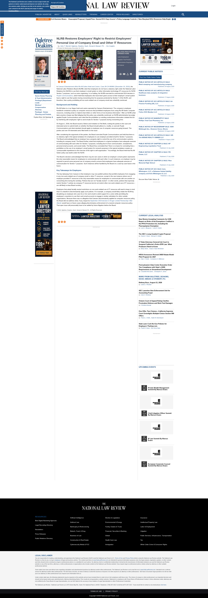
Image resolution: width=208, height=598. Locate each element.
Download (128, 74)
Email (39, 79)
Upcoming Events (147, 367)
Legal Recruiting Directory (44, 525)
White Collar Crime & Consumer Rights (153, 544)
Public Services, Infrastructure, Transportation (156, 535)
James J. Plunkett (146, 284)
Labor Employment (123, 57)
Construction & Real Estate (79, 540)
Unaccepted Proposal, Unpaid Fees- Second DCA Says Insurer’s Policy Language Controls (86, 19)
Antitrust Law (74, 522)
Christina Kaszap (146, 305)
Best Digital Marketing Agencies (46, 520)
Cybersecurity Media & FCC (79, 544)
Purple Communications (65, 96)
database (57, 560)
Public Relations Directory (44, 538)
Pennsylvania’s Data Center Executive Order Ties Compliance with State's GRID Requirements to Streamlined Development (155, 267)
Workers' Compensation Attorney (40, 107)
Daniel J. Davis (145, 236)
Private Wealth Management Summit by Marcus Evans (158, 388)
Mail (124, 74)
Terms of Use (119, 558)
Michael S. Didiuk (156, 236)
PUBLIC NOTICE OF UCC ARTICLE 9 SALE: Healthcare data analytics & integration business (154, 93)
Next (175, 19)
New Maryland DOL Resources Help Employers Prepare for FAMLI (148, 19)
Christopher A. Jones (160, 271)
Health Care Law (111, 540)
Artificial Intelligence (77, 518)
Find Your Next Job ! (42, 92)
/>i (131, 74)
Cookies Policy (14, 11)
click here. (164, 585)
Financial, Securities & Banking (115, 531)
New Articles (2, 30)
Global (107, 535)
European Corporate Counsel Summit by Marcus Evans (159, 465)
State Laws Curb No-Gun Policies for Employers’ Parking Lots (153, 325)
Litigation (143, 531)
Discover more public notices (148, 179)
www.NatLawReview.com (100, 560)
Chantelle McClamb (147, 271)
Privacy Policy (130, 558)
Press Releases (40, 534)
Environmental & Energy (113, 522)
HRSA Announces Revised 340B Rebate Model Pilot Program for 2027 (156, 256)
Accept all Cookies (57, 2)
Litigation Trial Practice (124, 59)
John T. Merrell (42, 76)
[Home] (104, 6)
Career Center (106, 14)
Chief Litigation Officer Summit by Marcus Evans (159, 414)
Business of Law (75, 535)
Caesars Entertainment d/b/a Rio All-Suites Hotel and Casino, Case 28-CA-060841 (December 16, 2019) (94, 86)
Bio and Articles (40, 85)
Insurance (143, 518)
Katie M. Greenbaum (157, 318)
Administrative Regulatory (125, 62)
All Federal (121, 65)
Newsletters (80, 14)
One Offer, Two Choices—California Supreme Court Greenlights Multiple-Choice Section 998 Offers (156, 313)
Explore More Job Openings (42, 117)
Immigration (109, 544)
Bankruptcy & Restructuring (79, 527)
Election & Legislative (112, 518)
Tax (141, 540)
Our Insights (110, 46)
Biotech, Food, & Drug (77, 531)
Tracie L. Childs (145, 318)
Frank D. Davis (145, 328)
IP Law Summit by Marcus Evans (158, 439)
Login (173, 6)
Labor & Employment (147, 527)
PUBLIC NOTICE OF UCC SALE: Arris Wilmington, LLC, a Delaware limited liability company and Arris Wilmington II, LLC (155, 171)
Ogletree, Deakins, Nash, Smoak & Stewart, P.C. (87, 46)
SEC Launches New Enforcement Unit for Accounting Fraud (154, 292)
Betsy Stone (144, 248)
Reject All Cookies (58, 7)
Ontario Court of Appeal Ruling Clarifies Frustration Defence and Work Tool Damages (156, 302)
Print (121, 74)
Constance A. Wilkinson (157, 259)
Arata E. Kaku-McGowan (156, 248)
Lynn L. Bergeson (146, 228)
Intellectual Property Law (148, 522)
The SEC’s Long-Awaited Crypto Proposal (155, 234)
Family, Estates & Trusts (113, 527)
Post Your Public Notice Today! (150, 77)
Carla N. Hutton (157, 228)
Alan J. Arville (145, 259)
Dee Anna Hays (155, 328)
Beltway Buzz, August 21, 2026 (150, 282)
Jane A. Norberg (146, 295)
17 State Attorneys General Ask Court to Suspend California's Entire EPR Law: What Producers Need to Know (155, 244)
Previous (173, 19)
